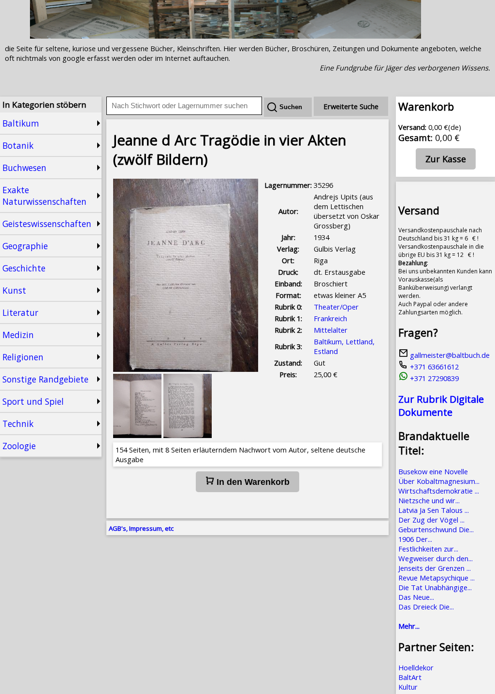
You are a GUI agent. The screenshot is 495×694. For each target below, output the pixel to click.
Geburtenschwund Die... (436, 529)
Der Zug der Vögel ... (431, 519)
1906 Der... (415, 539)
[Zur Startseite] (225, 36)
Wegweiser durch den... (435, 558)
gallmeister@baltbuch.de (449, 355)
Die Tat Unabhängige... (435, 587)
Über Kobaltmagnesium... (439, 481)
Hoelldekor (416, 667)
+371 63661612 (433, 366)
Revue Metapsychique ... (436, 577)
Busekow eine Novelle (433, 471)
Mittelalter (331, 330)
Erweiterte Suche (351, 106)
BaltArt (410, 677)
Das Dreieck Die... (426, 606)
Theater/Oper (336, 307)
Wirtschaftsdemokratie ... (438, 491)
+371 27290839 (433, 378)
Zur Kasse (445, 159)
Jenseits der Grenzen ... (434, 568)
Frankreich (330, 318)
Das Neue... (416, 597)
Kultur (408, 687)
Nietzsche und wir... (429, 500)
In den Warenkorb (252, 482)
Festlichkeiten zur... (428, 548)
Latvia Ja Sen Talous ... (433, 510)
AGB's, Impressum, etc (141, 528)
